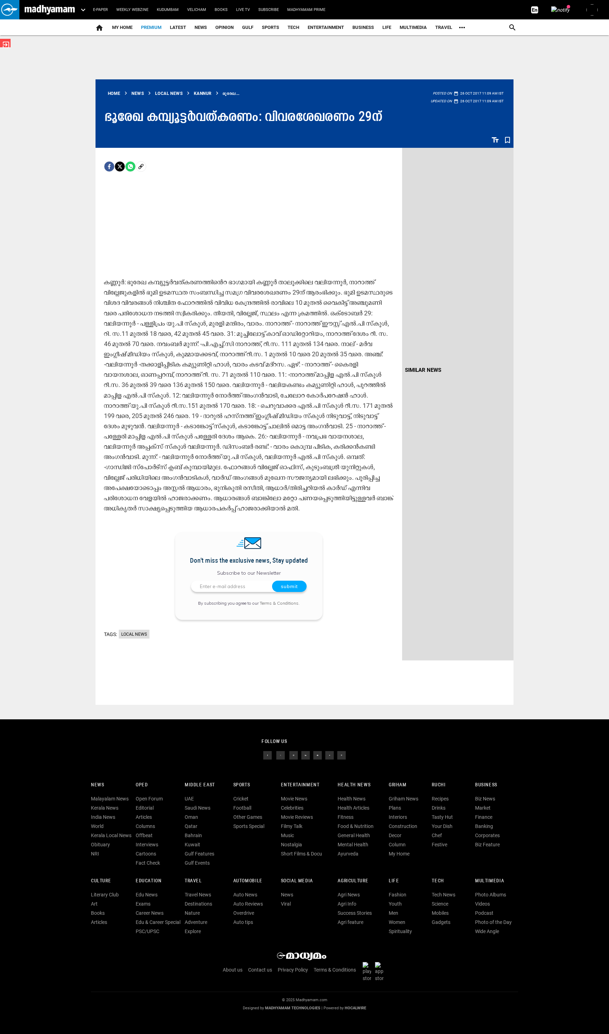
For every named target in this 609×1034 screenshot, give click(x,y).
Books (221, 9)
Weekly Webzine (132, 9)
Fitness (345, 817)
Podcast (484, 913)
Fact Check (148, 863)
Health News (354, 785)
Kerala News (104, 808)
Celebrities (292, 808)
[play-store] (368, 971)
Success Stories (355, 913)
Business (363, 27)
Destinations (198, 904)
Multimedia (413, 27)
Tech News (443, 894)
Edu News (147, 894)
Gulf (247, 27)
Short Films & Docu (301, 854)
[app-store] (380, 971)
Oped (142, 785)
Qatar (191, 826)
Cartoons (146, 854)
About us (232, 970)
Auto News (245, 894)
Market (483, 808)
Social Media (297, 881)
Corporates (487, 835)
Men (393, 913)
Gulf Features (199, 854)
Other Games (247, 817)
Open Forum (149, 799)
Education (149, 881)
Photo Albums (490, 894)
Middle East (200, 785)
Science (440, 904)
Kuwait (192, 844)
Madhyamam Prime (306, 9)
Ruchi (438, 785)
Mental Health (353, 844)
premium (151, 27)
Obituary (100, 844)
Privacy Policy (293, 970)
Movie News (294, 799)
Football (242, 808)
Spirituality (400, 931)
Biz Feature (487, 844)
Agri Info (347, 904)
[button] (9, 9)
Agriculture (353, 881)
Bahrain (193, 835)
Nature (192, 913)
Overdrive (243, 913)
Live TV (243, 9)
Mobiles (440, 913)
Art (94, 904)
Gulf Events (197, 863)
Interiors (398, 817)
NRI (95, 854)
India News (103, 817)
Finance (483, 817)
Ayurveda (348, 854)
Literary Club (105, 894)
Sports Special (248, 826)
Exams (143, 904)
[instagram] (294, 755)
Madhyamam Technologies (292, 1008)
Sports (270, 27)
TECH (293, 27)
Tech (438, 881)
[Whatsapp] (130, 166)
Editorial (145, 808)
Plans (395, 808)
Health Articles (353, 808)
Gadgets (441, 922)
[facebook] (109, 166)
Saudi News (197, 808)
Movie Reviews (297, 817)
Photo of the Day (493, 922)
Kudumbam (168, 9)
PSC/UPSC (147, 931)
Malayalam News (110, 799)
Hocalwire (355, 1008)
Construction (403, 826)
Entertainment (326, 27)
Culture (101, 881)
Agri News (349, 894)
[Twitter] (120, 166)
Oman (191, 817)
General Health (354, 835)
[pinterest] (341, 755)
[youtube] (318, 755)
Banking (484, 826)
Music (287, 835)
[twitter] (280, 755)
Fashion (397, 894)
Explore (193, 931)
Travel (443, 27)
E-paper (100, 9)
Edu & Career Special (158, 922)
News (201, 27)
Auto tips (243, 922)
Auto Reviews (248, 904)
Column (397, 844)
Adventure (196, 922)
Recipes (440, 799)
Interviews (147, 844)
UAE (189, 799)
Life (386, 27)
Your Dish (442, 826)
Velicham (196, 9)
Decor (395, 835)
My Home (122, 27)
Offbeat (144, 835)
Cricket (240, 799)
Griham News (403, 799)
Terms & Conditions (279, 603)
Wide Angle (487, 931)
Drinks (438, 808)
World (97, 826)
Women (397, 922)
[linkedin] (306, 755)
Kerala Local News (111, 835)
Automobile (248, 881)
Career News (150, 913)
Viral (286, 904)
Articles (144, 817)
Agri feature (350, 922)
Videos (482, 904)
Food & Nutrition (356, 826)
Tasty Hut (442, 817)
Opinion (224, 27)
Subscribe (268, 9)
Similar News (423, 370)
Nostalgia (291, 844)
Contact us (260, 970)
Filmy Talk (291, 826)
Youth (395, 904)
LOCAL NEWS (134, 634)
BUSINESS (486, 785)
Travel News (198, 894)
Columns (145, 826)
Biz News (485, 799)
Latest (178, 27)
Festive (439, 844)
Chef (437, 835)
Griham (398, 785)
